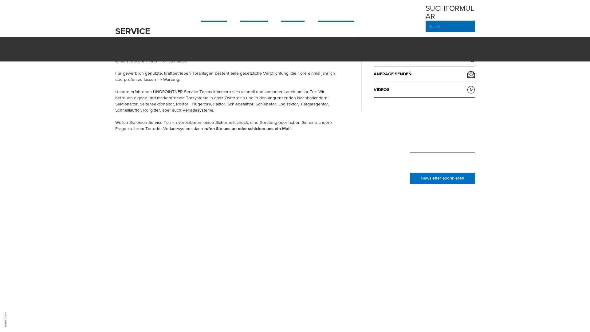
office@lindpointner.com (151, 166)
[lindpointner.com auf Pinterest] (430, 141)
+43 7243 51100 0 (140, 159)
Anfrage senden (392, 74)
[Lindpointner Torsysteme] (139, 11)
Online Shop (359, 141)
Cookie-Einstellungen (305, 184)
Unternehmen (296, 147)
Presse (288, 166)
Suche (435, 26)
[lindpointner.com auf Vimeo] (440, 141)
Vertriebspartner (365, 147)
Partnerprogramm (366, 153)
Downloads (358, 159)
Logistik (293, 11)
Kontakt (354, 172)
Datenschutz (296, 178)
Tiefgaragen (336, 11)
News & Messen (297, 141)
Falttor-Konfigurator (371, 178)
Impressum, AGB (298, 172)
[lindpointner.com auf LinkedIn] (461, 141)
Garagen (214, 11)
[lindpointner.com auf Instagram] (421, 141)
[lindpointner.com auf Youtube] (450, 141)
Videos (381, 90)
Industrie (254, 11)
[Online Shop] (417, 18)
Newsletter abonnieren (442, 178)
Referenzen (294, 153)
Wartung (171, 79)
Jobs (286, 159)
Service (378, 11)
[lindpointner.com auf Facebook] (411, 141)
